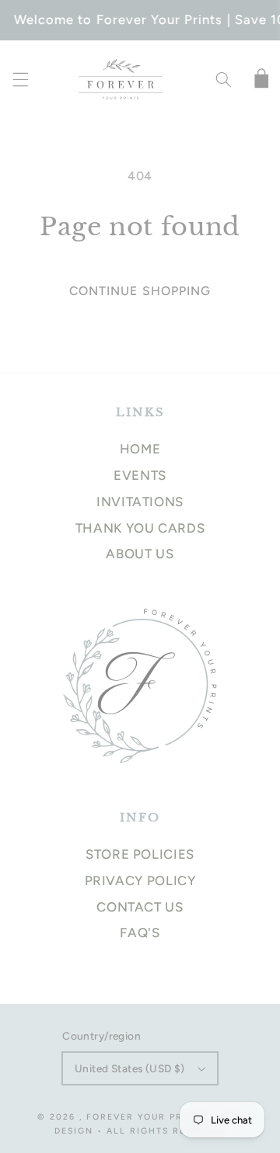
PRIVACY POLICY (140, 880)
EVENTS (140, 475)
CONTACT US (139, 907)
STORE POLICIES (140, 854)
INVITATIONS (140, 501)
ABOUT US (139, 553)
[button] (20, 80)
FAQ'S (139, 932)
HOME (140, 449)
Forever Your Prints (146, 1117)
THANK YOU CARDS (140, 528)
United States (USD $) (130, 1068)
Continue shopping (140, 290)
